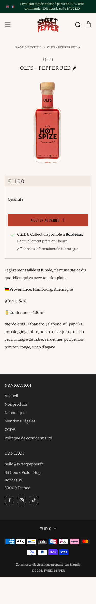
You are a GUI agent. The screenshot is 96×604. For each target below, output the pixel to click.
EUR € (45, 529)
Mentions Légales (20, 421)
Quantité (15, 199)
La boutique (15, 412)
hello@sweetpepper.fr (24, 464)
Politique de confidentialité (28, 438)
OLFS (48, 59)
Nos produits (16, 404)
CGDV (10, 429)
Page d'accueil (28, 47)
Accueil (11, 396)
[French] (12, 6)
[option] (48, 120)
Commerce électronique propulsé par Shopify (48, 564)
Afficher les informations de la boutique (47, 249)
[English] (7, 6)
